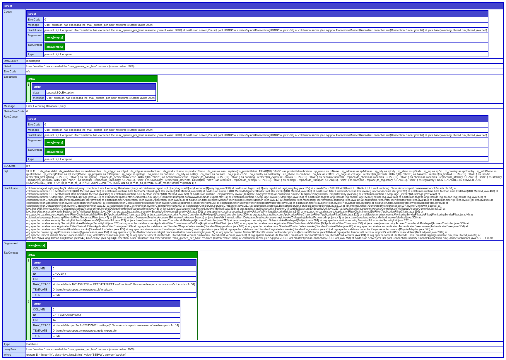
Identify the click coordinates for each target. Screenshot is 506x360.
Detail (7, 66)
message (38, 97)
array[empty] (55, 37)
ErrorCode (34, 19)
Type (31, 54)
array (31, 78)
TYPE (36, 294)
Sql (6, 171)
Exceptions (10, 76)
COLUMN (39, 268)
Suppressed (35, 35)
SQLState (10, 165)
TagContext (35, 44)
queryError (10, 349)
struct (8, 5)
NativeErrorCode (14, 111)
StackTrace (35, 30)
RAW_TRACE (41, 284)
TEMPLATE (40, 289)
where (7, 354)
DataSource (11, 61)
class (36, 92)
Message (33, 24)
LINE (36, 279)
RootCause (11, 116)
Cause (8, 11)
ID (34, 273)
